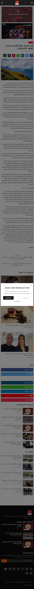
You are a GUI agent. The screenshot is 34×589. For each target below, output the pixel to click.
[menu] (32, 2)
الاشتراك (8, 298)
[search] (2, 2)
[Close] (31, 285)
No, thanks (17, 301)
